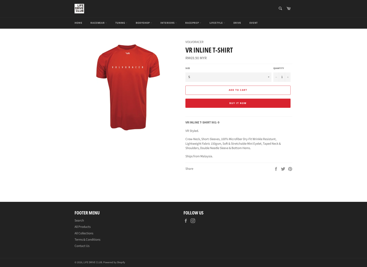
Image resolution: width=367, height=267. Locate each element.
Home (78, 23)
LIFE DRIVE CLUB (93, 262)
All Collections (84, 233)
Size (187, 68)
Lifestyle (216, 23)
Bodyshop (143, 23)
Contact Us (82, 246)
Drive (237, 23)
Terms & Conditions (87, 239)
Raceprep (192, 23)
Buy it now (238, 103)
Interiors (167, 23)
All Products (83, 227)
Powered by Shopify (114, 262)
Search (79, 220)
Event (253, 23)
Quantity (278, 68)
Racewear (97, 23)
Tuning (120, 23)
